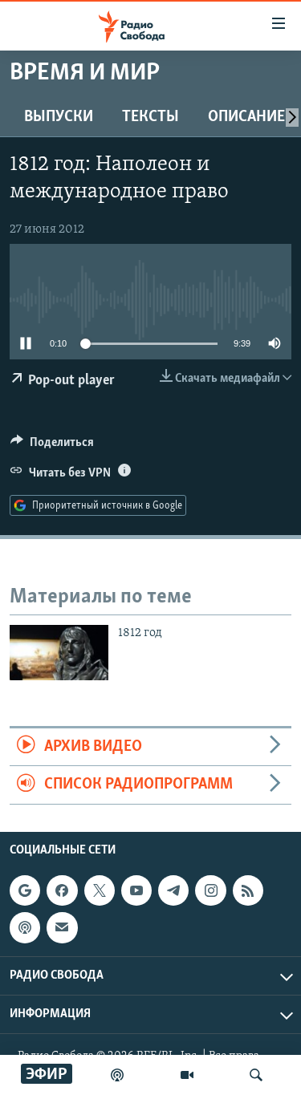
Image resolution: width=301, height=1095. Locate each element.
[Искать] (256, 1075)
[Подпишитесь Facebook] (62, 890)
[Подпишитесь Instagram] (210, 890)
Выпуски (58, 117)
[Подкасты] (25, 927)
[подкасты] (117, 1075)
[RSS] (248, 890)
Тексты (150, 117)
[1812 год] (59, 652)
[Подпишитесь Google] (25, 890)
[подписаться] (62, 927)
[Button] (52, 446)
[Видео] (187, 1075)
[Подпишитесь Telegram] (173, 890)
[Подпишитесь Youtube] (136, 890)
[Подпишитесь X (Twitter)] (99, 890)
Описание (246, 117)
